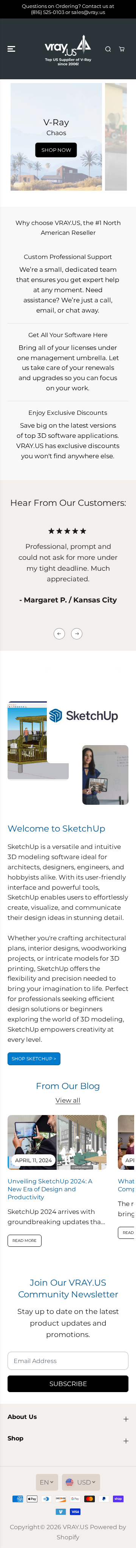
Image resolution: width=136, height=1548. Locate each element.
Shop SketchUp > (34, 1058)
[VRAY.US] (68, 48)
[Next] (76, 633)
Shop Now (56, 150)
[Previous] (59, 633)
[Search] (108, 49)
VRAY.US (75, 1527)
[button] (12, 48)
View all (68, 1100)
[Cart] (121, 49)
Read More (24, 1240)
